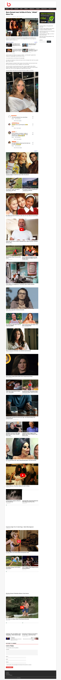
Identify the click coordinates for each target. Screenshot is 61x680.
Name (7, 656)
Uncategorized (20, 16)
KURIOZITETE (32, 8)
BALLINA (7, 8)
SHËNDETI (26, 8)
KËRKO (49, 41)
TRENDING (37, 8)
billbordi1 (15, 16)
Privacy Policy (44, 8)
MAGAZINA (16, 8)
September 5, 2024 (10, 16)
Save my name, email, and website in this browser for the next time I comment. (19, 664)
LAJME (12, 8)
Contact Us (51, 8)
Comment (7, 649)
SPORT (21, 8)
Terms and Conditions (9, 675)
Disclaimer (7, 673)
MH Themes (18, 677)
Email (7, 659)
